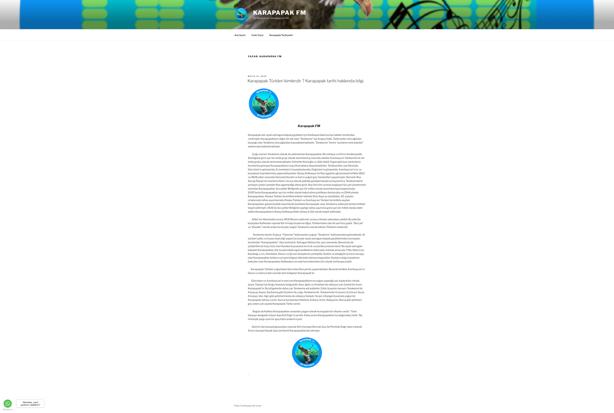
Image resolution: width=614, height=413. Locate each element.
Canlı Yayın (257, 35)
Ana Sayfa (239, 35)
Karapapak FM (279, 12)
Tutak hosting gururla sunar (248, 405)
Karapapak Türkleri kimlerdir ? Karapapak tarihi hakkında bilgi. (306, 80)
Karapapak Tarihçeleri (281, 35)
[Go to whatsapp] (8, 404)
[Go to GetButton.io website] (8, 410)
